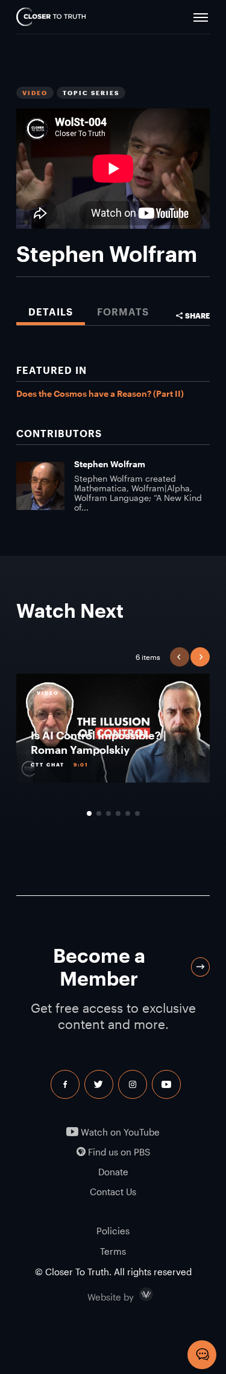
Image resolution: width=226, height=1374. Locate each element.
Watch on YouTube (119, 1132)
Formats (123, 311)
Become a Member (99, 966)
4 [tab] (118, 813)
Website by (136, 1294)
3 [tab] (108, 813)
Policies (113, 1230)
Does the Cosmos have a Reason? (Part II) (100, 393)
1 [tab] (89, 813)
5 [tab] (127, 813)
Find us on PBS (118, 1152)
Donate (113, 1172)
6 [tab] (137, 813)
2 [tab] (98, 813)
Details (50, 311)
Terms (113, 1251)
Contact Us (113, 1192)
